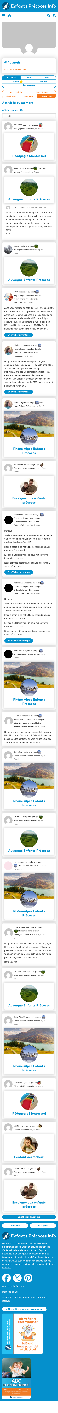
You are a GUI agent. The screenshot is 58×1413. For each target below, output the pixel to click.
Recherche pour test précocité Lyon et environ (29, 721)
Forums (43, 81)
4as (15, 168)
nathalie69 (18, 514)
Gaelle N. (18, 1126)
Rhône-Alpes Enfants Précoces (31, 866)
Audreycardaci (20, 862)
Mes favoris (11, 96)
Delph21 (17, 716)
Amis (47, 77)
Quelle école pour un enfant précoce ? (29, 520)
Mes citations (42, 92)
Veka (16, 292)
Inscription (43, 1225)
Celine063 (18, 817)
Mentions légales (10, 1292)
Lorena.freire (19, 927)
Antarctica (18, 125)
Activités (11, 77)
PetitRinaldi (18, 464)
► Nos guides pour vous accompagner (24, 1309)
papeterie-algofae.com (13, 1286)
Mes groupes (46, 96)
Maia (16, 246)
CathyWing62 (19, 1017)
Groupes (16, 81)
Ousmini (17, 1082)
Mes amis (28, 96)
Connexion (15, 1225)
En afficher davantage (19, 334)
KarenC (17, 1168)
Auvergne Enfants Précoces (26, 934)
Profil (29, 77)
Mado (16, 345)
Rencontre (22, 931)
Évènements (29, 85)
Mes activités (16, 92)
